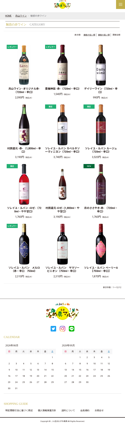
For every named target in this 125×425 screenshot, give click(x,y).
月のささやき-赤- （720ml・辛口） (101, 209)
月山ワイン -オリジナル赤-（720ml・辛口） (24, 90)
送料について (68, 410)
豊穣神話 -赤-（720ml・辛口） (62, 88)
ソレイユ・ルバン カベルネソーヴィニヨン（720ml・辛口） (62, 150)
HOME (8, 16)
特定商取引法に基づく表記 (19, 410)
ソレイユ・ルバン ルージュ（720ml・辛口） (101, 150)
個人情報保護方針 (47, 410)
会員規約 (84, 410)
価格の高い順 (104, 35)
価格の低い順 (89, 35)
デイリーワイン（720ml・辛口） (101, 90)
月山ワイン (21, 16)
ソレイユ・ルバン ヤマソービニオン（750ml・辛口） (62, 269)
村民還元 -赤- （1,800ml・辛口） (24, 150)
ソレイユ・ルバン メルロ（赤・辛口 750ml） (24, 269)
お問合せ (99, 410)
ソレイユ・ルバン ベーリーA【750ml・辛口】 (101, 269)
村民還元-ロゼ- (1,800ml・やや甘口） (62, 209)
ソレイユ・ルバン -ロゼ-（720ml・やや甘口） (24, 209)
